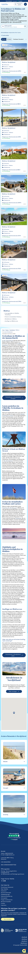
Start (3, 330)
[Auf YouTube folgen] (4, 881)
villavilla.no (24, 941)
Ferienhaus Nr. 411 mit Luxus (9, 508)
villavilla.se (24, 939)
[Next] (25, 51)
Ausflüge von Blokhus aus (11, 321)
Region (7, 330)
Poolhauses (18, 518)
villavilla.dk (24, 937)
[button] (25, 45)
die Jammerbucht (8, 460)
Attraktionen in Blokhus (11, 319)
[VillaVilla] (5, 4)
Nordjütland (12, 330)
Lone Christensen (8, 332)
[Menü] (25, 4)
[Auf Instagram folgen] (3, 881)
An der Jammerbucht (7, 340)
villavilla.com (24, 943)
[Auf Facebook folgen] (1, 881)
